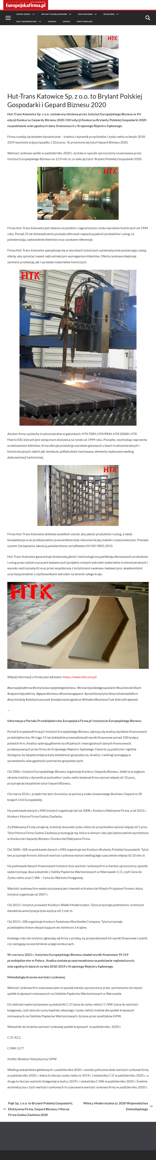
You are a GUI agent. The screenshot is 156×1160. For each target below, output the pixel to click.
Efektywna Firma (85, 14)
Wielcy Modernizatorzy (26, 21)
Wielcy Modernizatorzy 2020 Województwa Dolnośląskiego (115, 1106)
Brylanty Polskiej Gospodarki (54, 14)
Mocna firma (108, 14)
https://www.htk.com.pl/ (80, 677)
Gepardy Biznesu (23, 14)
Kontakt (66, 21)
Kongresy (52, 21)
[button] (32, 14)
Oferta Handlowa (84, 21)
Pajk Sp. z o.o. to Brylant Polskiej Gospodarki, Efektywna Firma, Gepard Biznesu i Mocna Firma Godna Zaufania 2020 (40, 1109)
